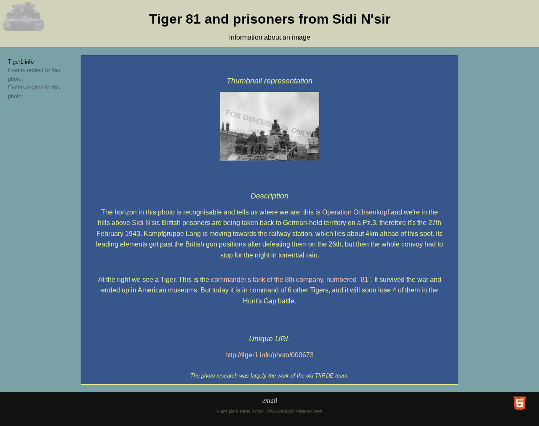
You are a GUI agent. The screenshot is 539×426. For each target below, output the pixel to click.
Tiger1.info (21, 62)
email (269, 400)
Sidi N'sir (145, 222)
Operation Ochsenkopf (355, 212)
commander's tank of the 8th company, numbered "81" (291, 279)
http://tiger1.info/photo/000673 (269, 355)
